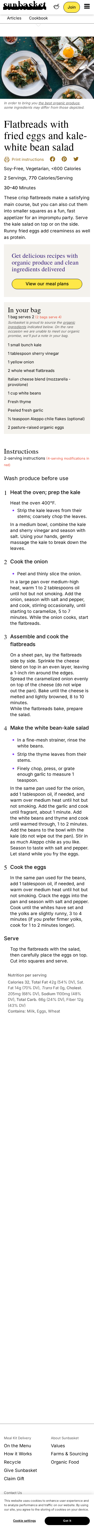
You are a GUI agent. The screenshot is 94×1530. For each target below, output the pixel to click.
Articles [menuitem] (14, 18)
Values (58, 1445)
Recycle (12, 1462)
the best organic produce (58, 103)
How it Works (18, 1453)
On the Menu (17, 1445)
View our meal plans (47, 283)
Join (72, 7)
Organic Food (65, 1462)
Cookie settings (24, 1520)
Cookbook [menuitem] (38, 18)
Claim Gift (14, 1478)
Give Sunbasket (20, 1470)
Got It (67, 1520)
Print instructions (27, 159)
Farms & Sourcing (69, 1453)
